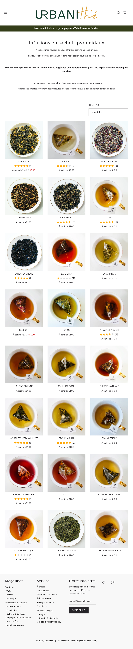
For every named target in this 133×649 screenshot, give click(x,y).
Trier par (94, 105)
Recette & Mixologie (48, 618)
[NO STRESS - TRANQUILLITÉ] (24, 416)
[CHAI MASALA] (24, 196)
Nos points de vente (14, 625)
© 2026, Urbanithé (44, 641)
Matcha (9, 594)
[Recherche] (118, 13)
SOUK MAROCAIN (66, 386)
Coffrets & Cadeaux (15, 614)
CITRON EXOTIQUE (23, 550)
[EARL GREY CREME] (24, 252)
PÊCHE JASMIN (66, 438)
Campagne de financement (18, 617)
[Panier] (125, 13)
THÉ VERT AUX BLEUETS (109, 550)
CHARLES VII (66, 217)
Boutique (9, 587)
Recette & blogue (45, 610)
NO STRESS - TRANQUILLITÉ (24, 438)
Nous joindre (43, 590)
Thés (8, 591)
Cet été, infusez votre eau (49, 622)
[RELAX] (66, 473)
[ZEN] (109, 196)
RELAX (66, 494)
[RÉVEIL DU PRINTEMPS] (109, 473)
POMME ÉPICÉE (109, 438)
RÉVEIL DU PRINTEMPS (109, 494)
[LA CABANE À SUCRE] (109, 308)
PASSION (23, 330)
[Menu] (5, 12)
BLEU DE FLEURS (109, 161)
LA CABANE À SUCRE (109, 330)
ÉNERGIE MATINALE (109, 386)
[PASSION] (24, 308)
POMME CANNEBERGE (24, 494)
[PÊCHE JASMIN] (66, 416)
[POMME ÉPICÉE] (109, 416)
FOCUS (66, 330)
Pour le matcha (13, 606)
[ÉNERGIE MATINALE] (109, 364)
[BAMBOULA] (24, 140)
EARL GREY (66, 274)
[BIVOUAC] (66, 140)
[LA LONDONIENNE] (24, 364)
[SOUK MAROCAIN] (66, 364)
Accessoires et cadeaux (16, 602)
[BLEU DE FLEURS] (109, 140)
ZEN (109, 217)
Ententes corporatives (47, 594)
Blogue (42, 614)
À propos (41, 587)
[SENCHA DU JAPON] (66, 529)
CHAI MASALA (24, 217)
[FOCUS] (66, 308)
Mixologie (11, 598)
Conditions (42, 606)
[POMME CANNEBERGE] (24, 473)
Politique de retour (45, 602)
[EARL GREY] (66, 252)
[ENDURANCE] (109, 252)
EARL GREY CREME (24, 274)
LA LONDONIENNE (24, 386)
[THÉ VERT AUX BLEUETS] (109, 529)
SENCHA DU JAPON (66, 550)
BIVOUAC (66, 161)
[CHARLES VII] (66, 196)
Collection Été (11, 621)
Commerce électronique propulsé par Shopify (77, 641)
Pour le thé (11, 610)
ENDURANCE (109, 274)
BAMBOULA (24, 161)
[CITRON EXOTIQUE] (24, 529)
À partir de (23, 170)
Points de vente (44, 598)
